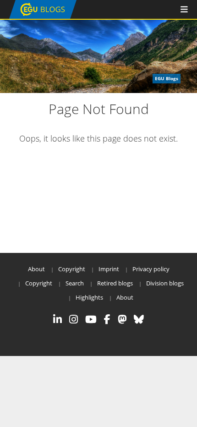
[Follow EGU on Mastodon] (122, 319)
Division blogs (165, 283)
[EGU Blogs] (43, 17)
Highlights (89, 297)
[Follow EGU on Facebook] (107, 319)
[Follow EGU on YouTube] (91, 319)
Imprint (108, 269)
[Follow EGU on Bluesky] (139, 319)
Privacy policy (151, 269)
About (36, 269)
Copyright (71, 269)
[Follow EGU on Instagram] (73, 319)
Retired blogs (115, 283)
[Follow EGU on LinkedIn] (57, 319)
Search (75, 283)
